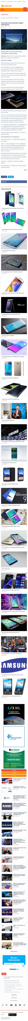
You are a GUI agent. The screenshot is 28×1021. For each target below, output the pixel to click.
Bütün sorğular (14, 1000)
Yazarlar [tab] (14, 775)
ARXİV (15, 1)
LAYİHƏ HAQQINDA (10, 1)
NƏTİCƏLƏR (14, 997)
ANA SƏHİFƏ (3, 1)
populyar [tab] (14, 773)
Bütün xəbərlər (14, 951)
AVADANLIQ (16, 17)
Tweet (11, 176)
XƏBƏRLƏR (20, 1)
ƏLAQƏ (24, 1)
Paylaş (4, 176)
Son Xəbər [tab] (14, 770)
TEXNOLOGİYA (10, 17)
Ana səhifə (3, 17)
